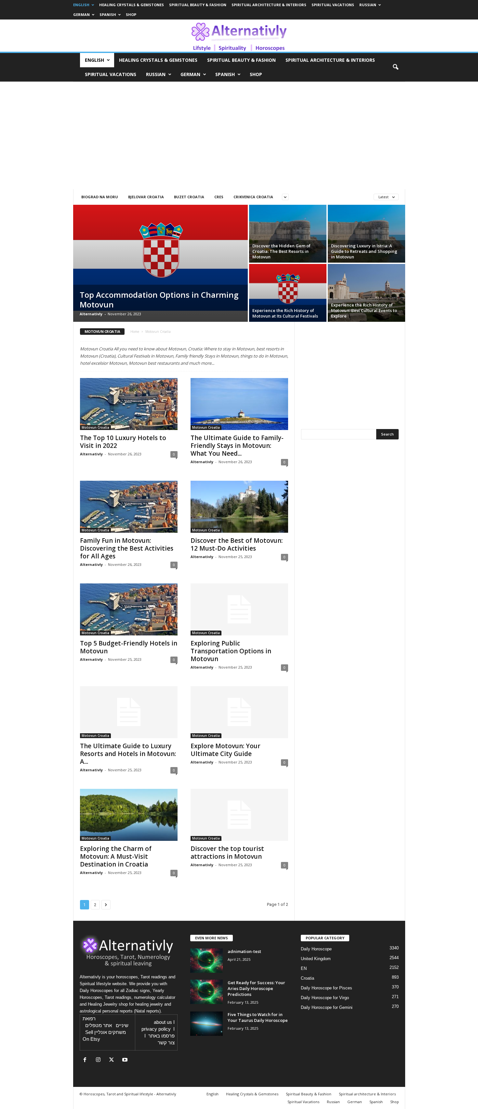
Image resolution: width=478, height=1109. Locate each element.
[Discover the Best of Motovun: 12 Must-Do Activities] (239, 507)
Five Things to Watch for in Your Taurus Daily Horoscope (258, 1017)
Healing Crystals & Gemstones (131, 4)
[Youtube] (126, 1060)
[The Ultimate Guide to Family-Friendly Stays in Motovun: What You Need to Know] (239, 404)
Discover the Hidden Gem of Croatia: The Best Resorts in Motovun (281, 251)
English (81, 4)
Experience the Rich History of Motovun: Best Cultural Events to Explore (364, 310)
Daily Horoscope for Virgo (325, 997)
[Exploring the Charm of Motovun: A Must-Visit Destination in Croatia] (129, 815)
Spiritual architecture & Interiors (269, 4)
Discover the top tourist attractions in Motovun (227, 852)
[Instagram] (99, 1060)
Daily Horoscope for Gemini (326, 1007)
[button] (395, 67)
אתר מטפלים (98, 1025)
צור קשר (166, 1042)
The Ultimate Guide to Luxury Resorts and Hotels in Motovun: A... (128, 754)
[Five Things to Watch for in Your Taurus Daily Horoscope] (206, 1023)
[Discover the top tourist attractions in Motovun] (239, 815)
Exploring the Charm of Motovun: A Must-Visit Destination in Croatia (116, 856)
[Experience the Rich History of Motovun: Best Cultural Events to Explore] (366, 293)
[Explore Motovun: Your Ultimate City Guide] (239, 712)
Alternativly (91, 313)
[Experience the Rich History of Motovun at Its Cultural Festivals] (287, 293)
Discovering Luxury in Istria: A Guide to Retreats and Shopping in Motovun (364, 251)
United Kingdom (316, 958)
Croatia (307, 978)
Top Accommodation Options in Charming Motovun (159, 299)
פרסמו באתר (161, 1035)
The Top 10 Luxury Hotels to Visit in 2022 (123, 442)
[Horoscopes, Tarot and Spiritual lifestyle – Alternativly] (239, 36)
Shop (131, 14)
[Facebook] (86, 1060)
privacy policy (156, 1029)
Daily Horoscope (316, 948)
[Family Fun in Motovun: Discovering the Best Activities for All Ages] (129, 507)
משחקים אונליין (110, 1032)
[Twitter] (113, 1060)
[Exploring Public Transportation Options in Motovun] (239, 609)
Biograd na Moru (99, 196)
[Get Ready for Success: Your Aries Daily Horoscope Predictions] (206, 992)
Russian (367, 4)
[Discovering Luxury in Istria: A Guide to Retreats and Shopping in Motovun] (366, 234)
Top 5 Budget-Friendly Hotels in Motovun (128, 647)
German (81, 14)
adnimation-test (244, 951)
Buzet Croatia (189, 196)
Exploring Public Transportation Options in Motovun (231, 651)
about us (163, 1022)
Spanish (108, 14)
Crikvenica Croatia (253, 196)
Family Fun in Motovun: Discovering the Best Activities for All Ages (126, 548)
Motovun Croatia (95, 427)
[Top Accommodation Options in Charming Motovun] (160, 258)
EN (304, 968)
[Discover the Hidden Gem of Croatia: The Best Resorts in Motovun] (287, 234)
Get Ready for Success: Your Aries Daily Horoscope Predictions (256, 988)
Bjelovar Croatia (146, 196)
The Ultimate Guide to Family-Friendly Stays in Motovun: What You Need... (237, 446)
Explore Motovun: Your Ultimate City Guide (225, 750)
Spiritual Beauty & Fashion (197, 4)
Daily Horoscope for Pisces (326, 987)
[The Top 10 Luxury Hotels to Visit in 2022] (129, 404)
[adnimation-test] (206, 960)
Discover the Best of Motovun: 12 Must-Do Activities (237, 544)
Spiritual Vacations (333, 4)
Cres (218, 196)
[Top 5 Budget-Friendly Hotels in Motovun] (129, 609)
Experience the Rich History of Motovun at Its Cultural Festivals (285, 313)
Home (134, 331)
